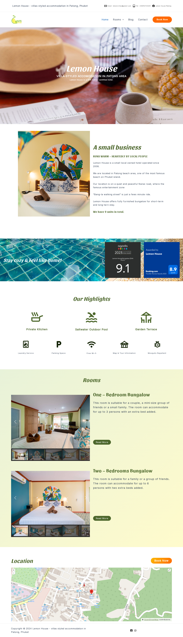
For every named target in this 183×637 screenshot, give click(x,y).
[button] (15, 422)
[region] (50, 428)
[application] (122, 19)
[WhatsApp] (135, 630)
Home (105, 19)
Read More (102, 442)
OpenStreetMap (151, 620)
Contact (143, 19)
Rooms (117, 19)
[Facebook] (131, 630)
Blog (131, 19)
